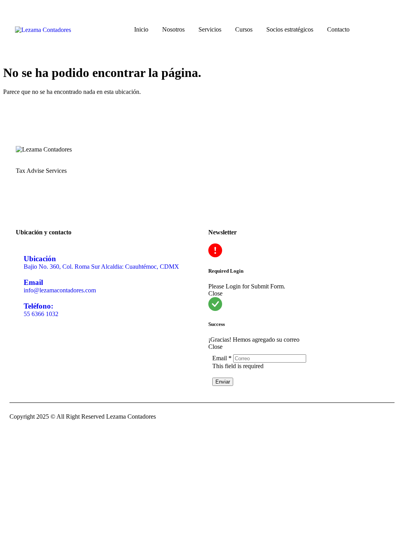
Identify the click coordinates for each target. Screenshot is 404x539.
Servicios (209, 29)
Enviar (222, 382)
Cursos (243, 29)
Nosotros (173, 29)
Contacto (338, 29)
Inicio (141, 29)
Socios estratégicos (289, 29)
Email (222, 358)
